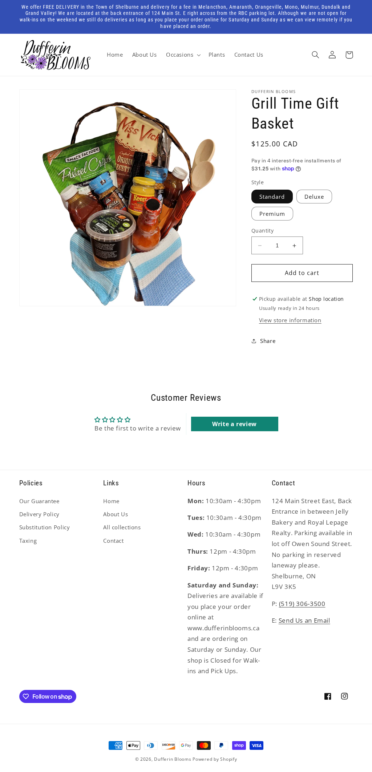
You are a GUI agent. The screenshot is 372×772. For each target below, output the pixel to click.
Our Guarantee (39, 501)
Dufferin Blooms (172, 759)
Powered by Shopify (215, 759)
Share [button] (267, 340)
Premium (272, 213)
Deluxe (314, 196)
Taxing (28, 540)
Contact (113, 540)
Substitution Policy (44, 527)
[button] (182, 55)
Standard (272, 196)
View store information (290, 320)
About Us (115, 514)
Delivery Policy (39, 514)
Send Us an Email (304, 620)
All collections (122, 527)
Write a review (234, 424)
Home (111, 501)
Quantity (262, 230)
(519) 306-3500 (302, 603)
